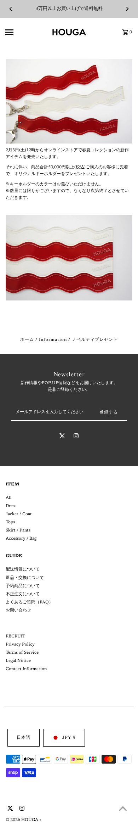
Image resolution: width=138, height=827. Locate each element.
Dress (11, 506)
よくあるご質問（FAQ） (29, 602)
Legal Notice (18, 661)
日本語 (23, 738)
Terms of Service (22, 653)
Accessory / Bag (21, 538)
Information (53, 340)
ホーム (27, 340)
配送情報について (23, 569)
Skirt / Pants (18, 530)
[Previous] (11, 9)
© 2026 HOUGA (22, 820)
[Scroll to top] (123, 808)
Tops (10, 522)
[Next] (127, 9)
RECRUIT (15, 636)
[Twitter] (62, 437)
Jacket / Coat (19, 514)
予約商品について (23, 586)
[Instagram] (76, 437)
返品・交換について (25, 578)
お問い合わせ (18, 610)
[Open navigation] (26, 32)
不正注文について (23, 594)
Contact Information (26, 669)
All (9, 498)
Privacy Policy (20, 644)
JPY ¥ (69, 738)
